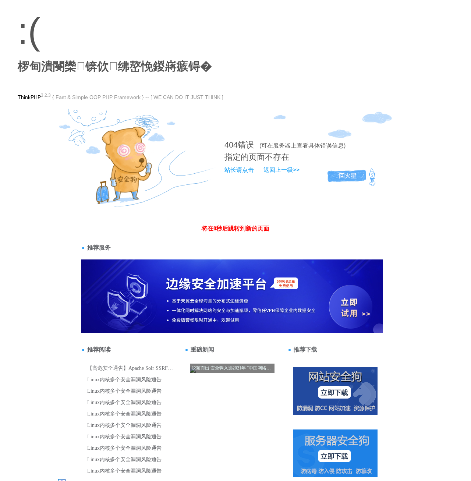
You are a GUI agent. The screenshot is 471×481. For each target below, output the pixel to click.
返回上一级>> (281, 170)
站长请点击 (239, 170)
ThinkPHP (29, 97)
